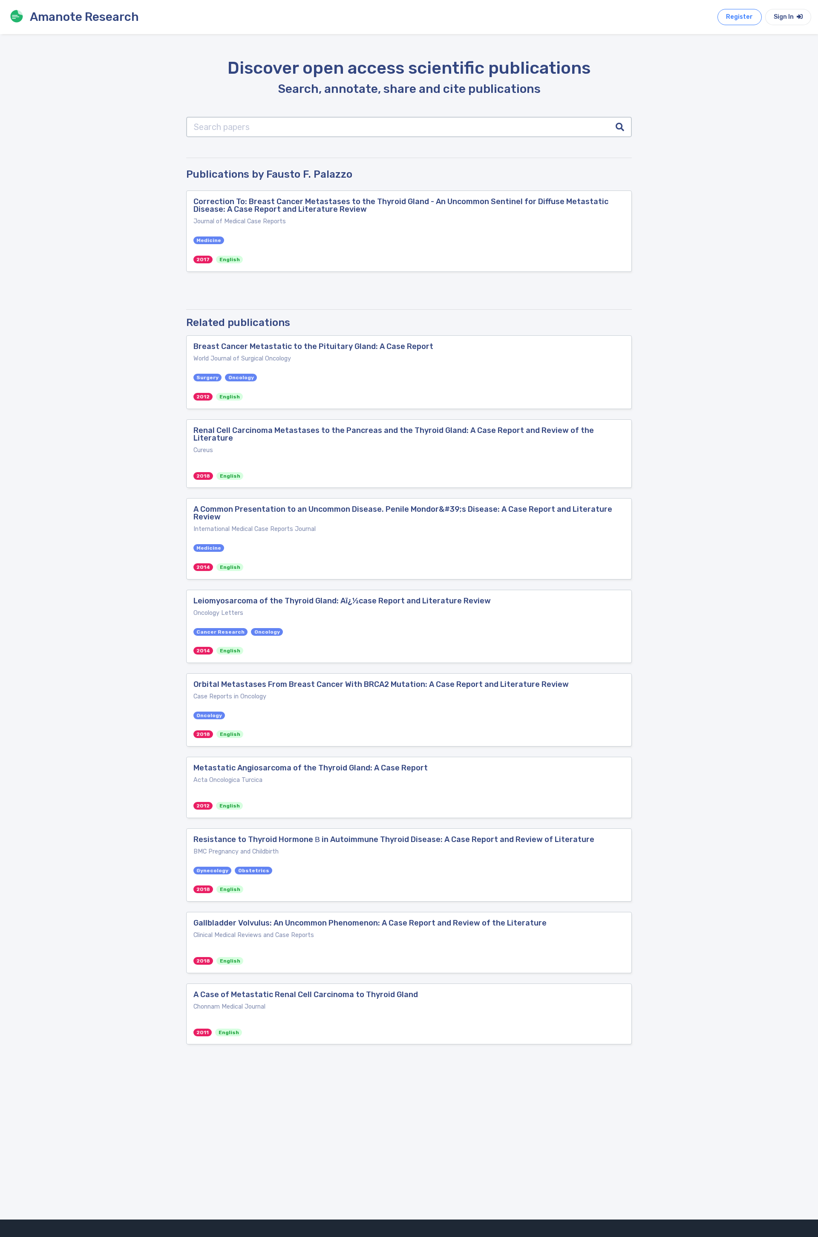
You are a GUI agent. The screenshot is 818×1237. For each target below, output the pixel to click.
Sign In (784, 16)
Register (739, 16)
